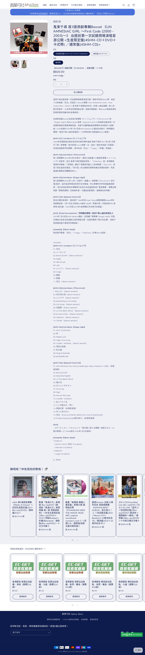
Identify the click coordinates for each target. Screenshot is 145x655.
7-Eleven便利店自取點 (70, 619)
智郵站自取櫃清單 (53, 619)
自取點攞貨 (43, 14)
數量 (54, 80)
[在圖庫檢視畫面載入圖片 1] (15, 64)
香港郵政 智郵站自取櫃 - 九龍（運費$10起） (48, 584)
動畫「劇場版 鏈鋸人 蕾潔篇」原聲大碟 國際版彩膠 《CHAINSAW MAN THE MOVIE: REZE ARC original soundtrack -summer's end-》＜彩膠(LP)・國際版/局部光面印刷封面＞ (76, 514)
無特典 (58, 62)
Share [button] (58, 460)
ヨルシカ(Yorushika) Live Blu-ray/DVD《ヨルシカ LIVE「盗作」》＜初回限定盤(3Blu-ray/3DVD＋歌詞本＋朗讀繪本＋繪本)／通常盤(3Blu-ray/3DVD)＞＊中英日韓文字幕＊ (129, 511)
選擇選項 (23, 596)
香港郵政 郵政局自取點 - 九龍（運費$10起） (128, 584)
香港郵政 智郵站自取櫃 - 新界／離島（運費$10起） (76, 584)
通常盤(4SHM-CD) (100, 54)
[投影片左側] (67, 540)
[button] (77, 5)
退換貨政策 (94, 619)
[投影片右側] (77, 540)
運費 (61, 76)
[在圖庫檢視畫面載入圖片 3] (24, 64)
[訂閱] (48, 632)
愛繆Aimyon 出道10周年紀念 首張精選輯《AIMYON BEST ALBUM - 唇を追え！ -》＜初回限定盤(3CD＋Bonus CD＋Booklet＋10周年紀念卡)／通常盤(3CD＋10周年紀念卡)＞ (102, 513)
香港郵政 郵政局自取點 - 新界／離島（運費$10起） (102, 584)
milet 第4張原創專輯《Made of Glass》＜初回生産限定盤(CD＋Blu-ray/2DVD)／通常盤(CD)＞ (22, 507)
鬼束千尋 (57, 21)
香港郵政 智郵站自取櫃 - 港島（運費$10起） (22, 584)
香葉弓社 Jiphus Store (69, 651)
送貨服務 (84, 619)
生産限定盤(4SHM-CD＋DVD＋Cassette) (71, 54)
